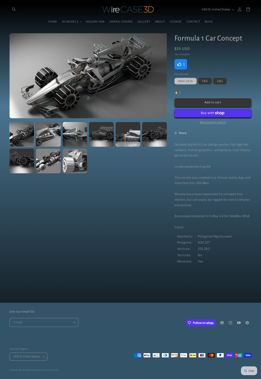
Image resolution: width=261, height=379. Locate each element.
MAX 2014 (185, 81)
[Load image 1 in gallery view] (22, 134)
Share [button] (183, 132)
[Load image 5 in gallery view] (128, 134)
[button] (14, 9)
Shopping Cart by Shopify (45, 370)
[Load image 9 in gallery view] (75, 161)
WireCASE (24, 370)
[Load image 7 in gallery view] (22, 161)
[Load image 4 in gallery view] (101, 134)
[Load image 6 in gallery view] (154, 134)
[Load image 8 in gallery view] (48, 161)
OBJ (220, 81)
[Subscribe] (74, 322)
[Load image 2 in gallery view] (48, 134)
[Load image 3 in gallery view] (75, 134)
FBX (205, 81)
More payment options (213, 122)
